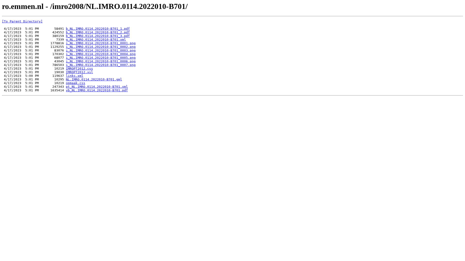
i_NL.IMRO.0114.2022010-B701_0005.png (101, 57)
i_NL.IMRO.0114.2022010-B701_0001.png (101, 43)
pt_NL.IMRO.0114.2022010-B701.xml (97, 86)
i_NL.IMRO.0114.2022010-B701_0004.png (101, 54)
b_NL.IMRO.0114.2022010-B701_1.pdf (98, 28)
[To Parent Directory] (22, 21)
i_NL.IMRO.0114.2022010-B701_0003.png (101, 50)
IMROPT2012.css (79, 68)
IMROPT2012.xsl (79, 72)
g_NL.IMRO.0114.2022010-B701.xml (96, 39)
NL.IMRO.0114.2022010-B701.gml (94, 79)
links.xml (74, 76)
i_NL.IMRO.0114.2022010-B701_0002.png (101, 47)
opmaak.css (75, 83)
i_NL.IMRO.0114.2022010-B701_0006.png (101, 61)
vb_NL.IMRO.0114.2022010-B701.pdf (97, 90)
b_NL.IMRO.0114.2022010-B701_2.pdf (98, 32)
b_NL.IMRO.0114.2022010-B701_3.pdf (98, 36)
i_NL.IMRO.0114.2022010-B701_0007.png (101, 65)
